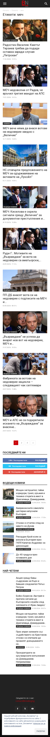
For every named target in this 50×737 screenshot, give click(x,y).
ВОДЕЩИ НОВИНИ (10, 40)
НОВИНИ (7, 85)
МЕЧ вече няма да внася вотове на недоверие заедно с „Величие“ (25, 132)
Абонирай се (39, 472)
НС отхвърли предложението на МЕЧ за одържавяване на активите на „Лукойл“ (25, 173)
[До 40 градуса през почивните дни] (8, 558)
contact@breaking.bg (25, 701)
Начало (6, 10)
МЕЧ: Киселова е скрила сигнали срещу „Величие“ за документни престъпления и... (24, 215)
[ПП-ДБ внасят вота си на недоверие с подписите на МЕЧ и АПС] (25, 281)
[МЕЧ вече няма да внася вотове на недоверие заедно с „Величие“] (25, 114)
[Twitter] (25, 709)
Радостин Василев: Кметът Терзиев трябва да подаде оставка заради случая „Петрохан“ (21, 50)
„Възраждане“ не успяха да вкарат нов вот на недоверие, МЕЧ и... (23, 340)
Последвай (40, 460)
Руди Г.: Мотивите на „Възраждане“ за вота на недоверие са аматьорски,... (22, 257)
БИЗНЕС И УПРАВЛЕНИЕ (25, 529)
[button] (4, 4)
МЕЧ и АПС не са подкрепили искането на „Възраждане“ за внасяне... (23, 423)
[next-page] (33, 442)
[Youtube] (32, 709)
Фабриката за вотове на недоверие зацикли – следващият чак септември (22, 382)
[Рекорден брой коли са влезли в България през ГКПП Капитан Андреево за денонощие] (8, 540)
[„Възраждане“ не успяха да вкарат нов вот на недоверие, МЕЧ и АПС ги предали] (25, 322)
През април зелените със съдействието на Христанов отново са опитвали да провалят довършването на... (31, 637)
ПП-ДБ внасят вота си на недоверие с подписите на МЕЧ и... (25, 298)
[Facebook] (17, 709)
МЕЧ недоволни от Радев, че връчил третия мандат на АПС (23, 91)
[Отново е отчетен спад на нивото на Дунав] (8, 526)
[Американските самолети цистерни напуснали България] (8, 512)
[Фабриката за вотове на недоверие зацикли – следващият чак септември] (25, 364)
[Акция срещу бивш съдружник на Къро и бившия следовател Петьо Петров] (8, 581)
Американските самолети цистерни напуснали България (30, 511)
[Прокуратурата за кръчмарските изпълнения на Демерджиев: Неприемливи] (8, 656)
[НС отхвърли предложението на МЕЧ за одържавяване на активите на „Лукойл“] (25, 155)
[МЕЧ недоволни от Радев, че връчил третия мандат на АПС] (25, 76)
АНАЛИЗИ (20, 647)
